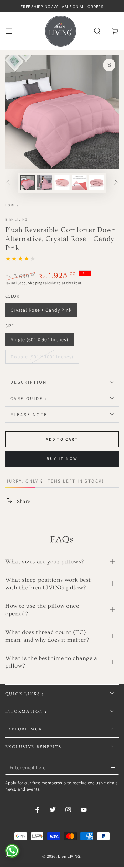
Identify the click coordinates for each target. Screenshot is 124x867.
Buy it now (62, 458)
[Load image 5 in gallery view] (96, 182)
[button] (97, 31)
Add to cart (62, 439)
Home (10, 205)
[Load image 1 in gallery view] (27, 182)
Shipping (35, 283)
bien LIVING (16, 219)
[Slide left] (8, 182)
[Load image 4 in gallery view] (79, 182)
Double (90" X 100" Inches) (42, 357)
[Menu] (9, 31)
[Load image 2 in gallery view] (44, 182)
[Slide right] (116, 182)
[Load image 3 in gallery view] (62, 182)
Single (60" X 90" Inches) (39, 339)
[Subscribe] (115, 767)
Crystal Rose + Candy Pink (41, 310)
